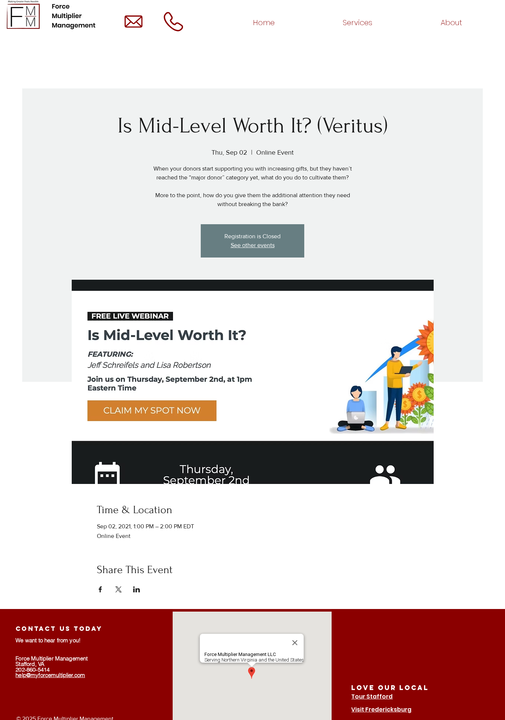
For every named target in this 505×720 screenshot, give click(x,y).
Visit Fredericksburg (381, 709)
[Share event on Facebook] (100, 589)
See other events (253, 245)
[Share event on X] (118, 589)
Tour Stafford (372, 696)
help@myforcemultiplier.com (50, 675)
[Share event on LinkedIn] (136, 589)
